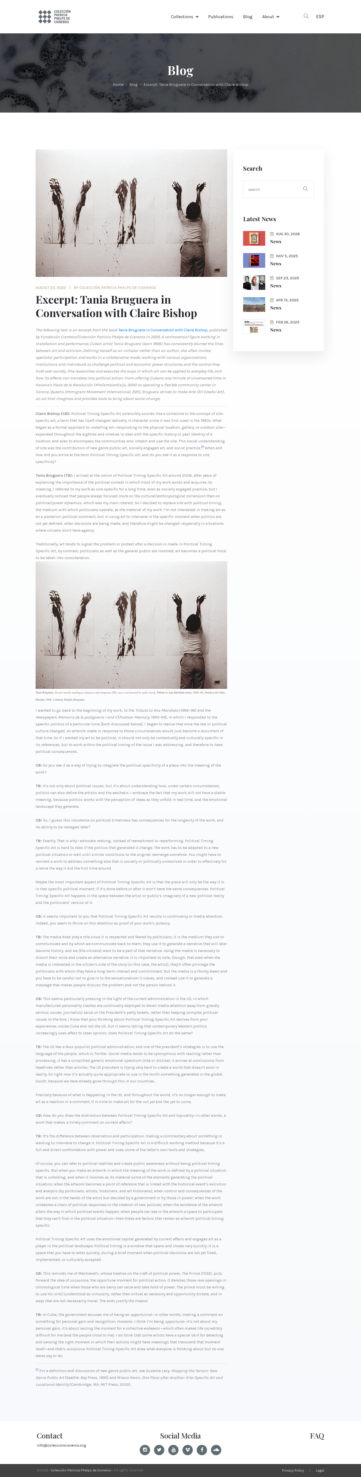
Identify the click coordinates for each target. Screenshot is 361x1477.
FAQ (317, 1435)
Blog (247, 16)
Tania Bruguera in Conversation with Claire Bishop (163, 330)
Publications (220, 16)
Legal (320, 1470)
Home (118, 84)
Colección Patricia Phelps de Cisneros (81, 1470)
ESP (320, 16)
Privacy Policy (293, 1470)
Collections (182, 16)
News (275, 241)
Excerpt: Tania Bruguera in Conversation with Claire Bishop (196, 84)
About (268, 16)
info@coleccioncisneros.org (61, 1445)
